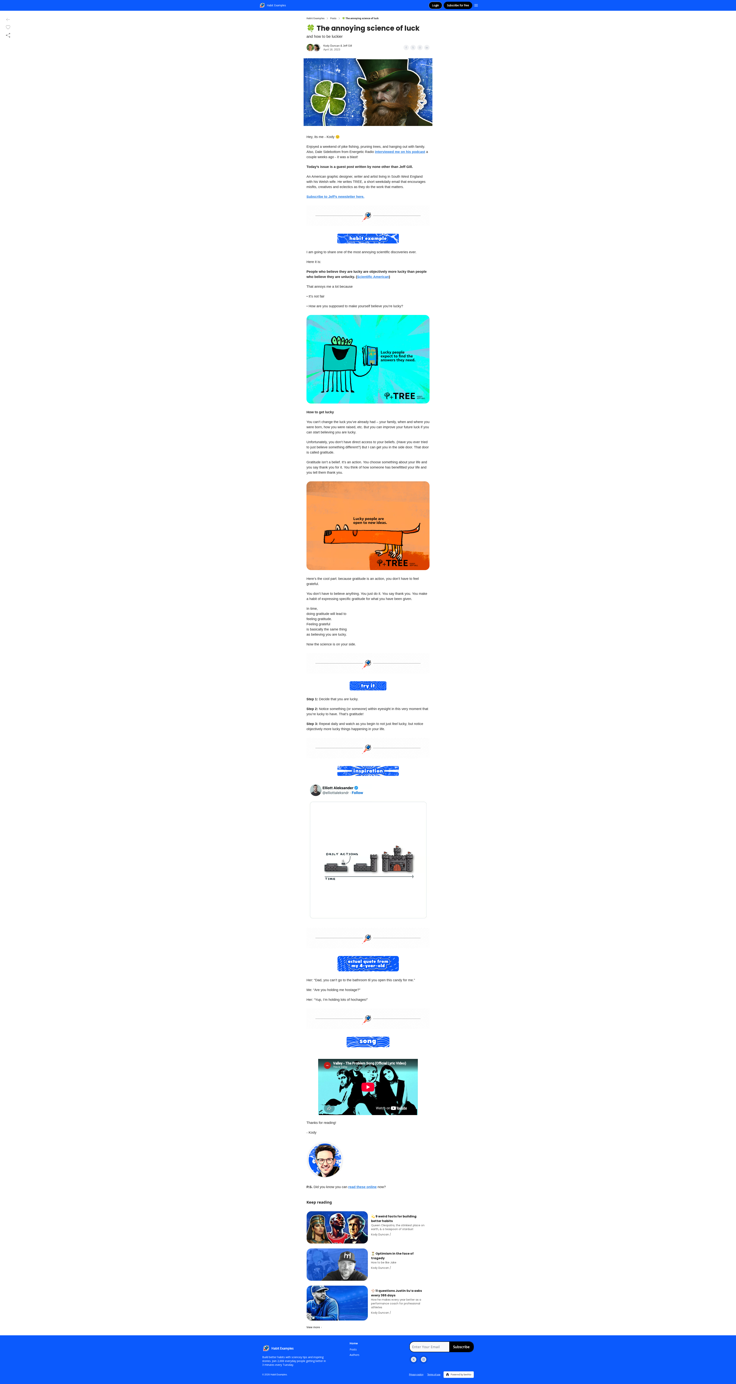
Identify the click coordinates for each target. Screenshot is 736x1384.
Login (435, 5)
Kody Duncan (331, 45)
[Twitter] (413, 1359)
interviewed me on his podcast (400, 152)
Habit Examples (315, 18)
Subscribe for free (458, 5)
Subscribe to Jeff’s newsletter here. (335, 197)
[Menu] (476, 5)
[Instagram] (423, 1359)
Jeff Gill (347, 45)
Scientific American (373, 277)
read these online (362, 1187)
